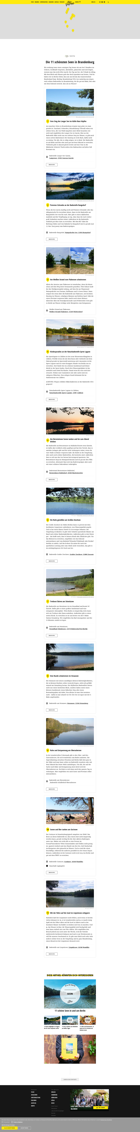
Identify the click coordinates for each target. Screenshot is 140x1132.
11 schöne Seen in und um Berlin (70, 1010)
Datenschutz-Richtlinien (106, 1119)
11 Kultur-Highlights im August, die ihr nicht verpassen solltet (52, 1027)
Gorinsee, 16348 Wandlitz (73, 862)
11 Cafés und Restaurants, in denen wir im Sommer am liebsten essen (87, 1028)
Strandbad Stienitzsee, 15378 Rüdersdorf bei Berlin (68, 629)
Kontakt (53, 1113)
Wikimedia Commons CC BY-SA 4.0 (85, 200)
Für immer (102, 1107)
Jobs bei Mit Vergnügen (57, 1110)
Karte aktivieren (70, 21)
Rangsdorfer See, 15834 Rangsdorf (78, 232)
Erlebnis (33, 1100)
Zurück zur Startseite (70, 1079)
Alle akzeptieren (9, 1128)
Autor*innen (54, 1106)
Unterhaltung (35, 1097)
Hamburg (54, 1095)
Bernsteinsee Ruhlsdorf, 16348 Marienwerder (66, 473)
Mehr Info (52, 164)
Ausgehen (34, 1095)
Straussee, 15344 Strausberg (77, 703)
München (54, 1097)
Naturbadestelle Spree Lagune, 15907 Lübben (66, 393)
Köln (53, 1100)
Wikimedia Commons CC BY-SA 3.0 (85, 515)
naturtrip (72, 56)
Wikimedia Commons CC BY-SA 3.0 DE (85, 117)
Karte (33, 1106)
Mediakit (53, 1115)
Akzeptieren (24, 1128)
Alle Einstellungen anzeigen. (8, 1125)
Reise (52, 1103)
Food (32, 1092)
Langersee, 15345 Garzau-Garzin (61, 158)
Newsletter (54, 1108)
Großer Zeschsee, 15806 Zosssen (82, 554)
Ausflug (33, 1103)
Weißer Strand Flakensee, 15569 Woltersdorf (65, 312)
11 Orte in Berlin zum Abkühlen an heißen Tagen (70, 1027)
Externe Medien (18, 1122)
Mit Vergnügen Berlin (70, 3)
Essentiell (7, 1122)
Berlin (53, 1092)
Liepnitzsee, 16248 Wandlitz (79, 947)
